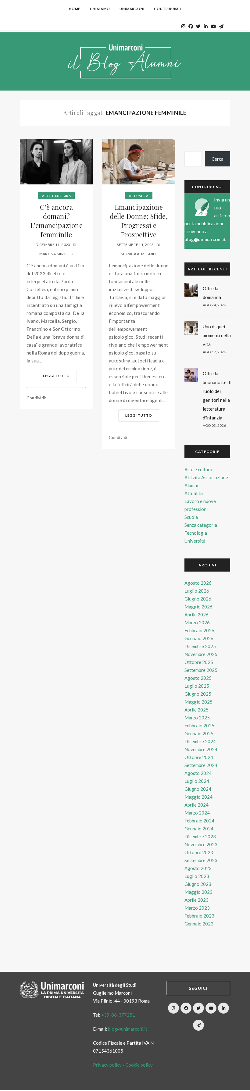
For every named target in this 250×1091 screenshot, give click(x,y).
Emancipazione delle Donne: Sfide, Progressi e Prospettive (139, 220)
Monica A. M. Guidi (138, 253)
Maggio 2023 (198, 892)
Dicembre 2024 (200, 741)
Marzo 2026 (197, 622)
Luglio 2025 (196, 686)
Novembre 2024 (200, 749)
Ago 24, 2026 (214, 305)
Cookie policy (139, 1065)
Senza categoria (200, 525)
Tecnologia (195, 533)
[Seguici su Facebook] (185, 1008)
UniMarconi (132, 9)
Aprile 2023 (196, 900)
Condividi (36, 397)
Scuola (191, 517)
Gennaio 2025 (198, 733)
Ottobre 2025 (198, 662)
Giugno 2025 (197, 694)
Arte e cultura (56, 196)
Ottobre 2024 (198, 757)
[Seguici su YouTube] (210, 1008)
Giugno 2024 (197, 789)
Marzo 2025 (197, 717)
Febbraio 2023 (199, 915)
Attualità (138, 196)
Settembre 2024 (200, 765)
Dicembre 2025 (200, 646)
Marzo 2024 (197, 812)
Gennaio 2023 (198, 923)
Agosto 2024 (198, 773)
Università (194, 541)
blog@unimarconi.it (205, 239)
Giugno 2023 (197, 884)
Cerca (217, 159)
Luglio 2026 (196, 591)
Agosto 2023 (198, 868)
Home (74, 9)
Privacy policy (107, 1065)
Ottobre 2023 (198, 852)
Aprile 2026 (196, 614)
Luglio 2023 (196, 876)
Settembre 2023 (200, 860)
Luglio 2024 (196, 781)
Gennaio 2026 (198, 638)
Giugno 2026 (197, 598)
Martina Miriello (56, 253)
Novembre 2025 (200, 654)
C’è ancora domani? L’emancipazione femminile (56, 220)
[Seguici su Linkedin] (223, 1008)
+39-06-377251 (118, 1015)
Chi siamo (100, 9)
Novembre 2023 (200, 844)
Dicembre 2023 (200, 836)
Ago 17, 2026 (214, 352)
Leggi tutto (56, 376)
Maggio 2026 (198, 606)
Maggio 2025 (198, 701)
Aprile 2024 (196, 805)
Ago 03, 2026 (214, 425)
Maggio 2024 (198, 797)
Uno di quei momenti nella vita (217, 335)
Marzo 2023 (197, 908)
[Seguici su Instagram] (173, 1008)
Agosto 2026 (198, 583)
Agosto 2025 (198, 678)
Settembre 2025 (200, 670)
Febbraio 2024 (199, 820)
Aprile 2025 (196, 709)
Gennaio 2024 (198, 828)
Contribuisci (167, 9)
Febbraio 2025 (199, 725)
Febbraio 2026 (199, 630)
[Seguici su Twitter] (198, 1008)
